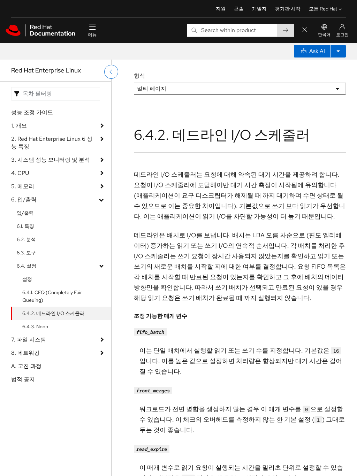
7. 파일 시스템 (28, 339)
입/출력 (25, 213)
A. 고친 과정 (26, 366)
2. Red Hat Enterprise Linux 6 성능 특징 (51, 142)
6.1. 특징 (25, 226)
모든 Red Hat (323, 9)
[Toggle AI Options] (338, 51)
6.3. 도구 (26, 252)
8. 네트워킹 (25, 352)
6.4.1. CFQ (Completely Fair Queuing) (52, 296)
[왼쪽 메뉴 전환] (111, 72)
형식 (139, 75)
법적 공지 (23, 379)
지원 (221, 9)
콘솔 (239, 9)
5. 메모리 (22, 186)
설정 (27, 279)
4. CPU (20, 173)
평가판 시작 (288, 9)
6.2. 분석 (26, 239)
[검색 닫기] (305, 30)
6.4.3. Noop (35, 326)
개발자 (259, 9)
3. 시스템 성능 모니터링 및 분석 (50, 159)
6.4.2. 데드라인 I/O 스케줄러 (53, 313)
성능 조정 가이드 (32, 112)
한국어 (324, 34)
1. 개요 (19, 125)
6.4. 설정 (26, 266)
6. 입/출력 (24, 199)
